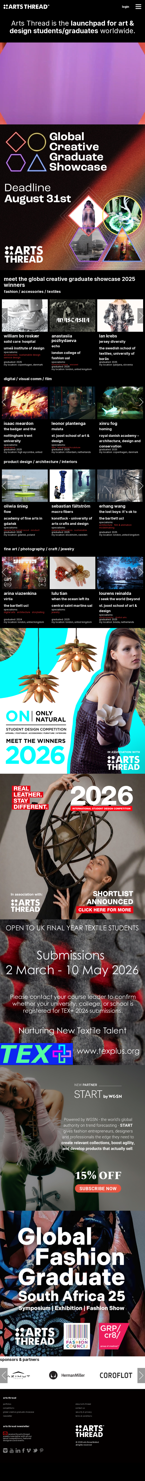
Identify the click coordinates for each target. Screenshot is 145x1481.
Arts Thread (26, 6)
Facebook (23, 1450)
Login (125, 7)
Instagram (5, 1450)
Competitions (8, 1408)
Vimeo (28, 1450)
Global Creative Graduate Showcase (18, 1412)
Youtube (12, 1450)
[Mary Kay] (18, 1375)
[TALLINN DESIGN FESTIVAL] (116, 1375)
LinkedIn (18, 1450)
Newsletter (7, 1416)
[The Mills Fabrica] (67, 1375)
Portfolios (7, 1404)
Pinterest (41, 1450)
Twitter (35, 1450)
